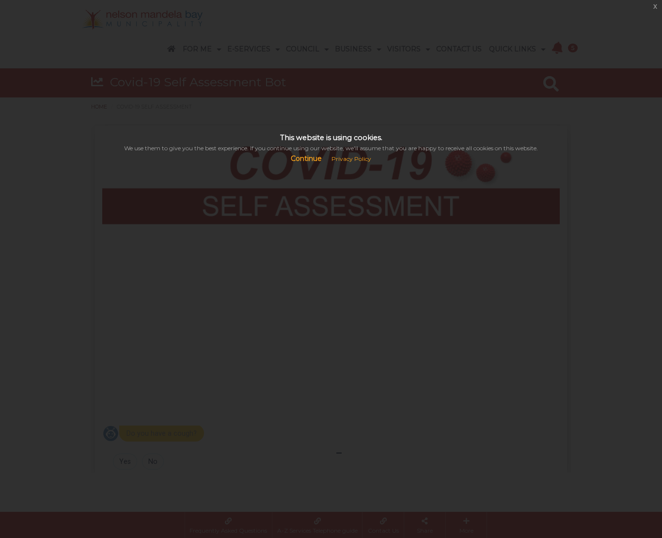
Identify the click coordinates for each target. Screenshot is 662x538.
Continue (306, 158)
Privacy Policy (351, 158)
